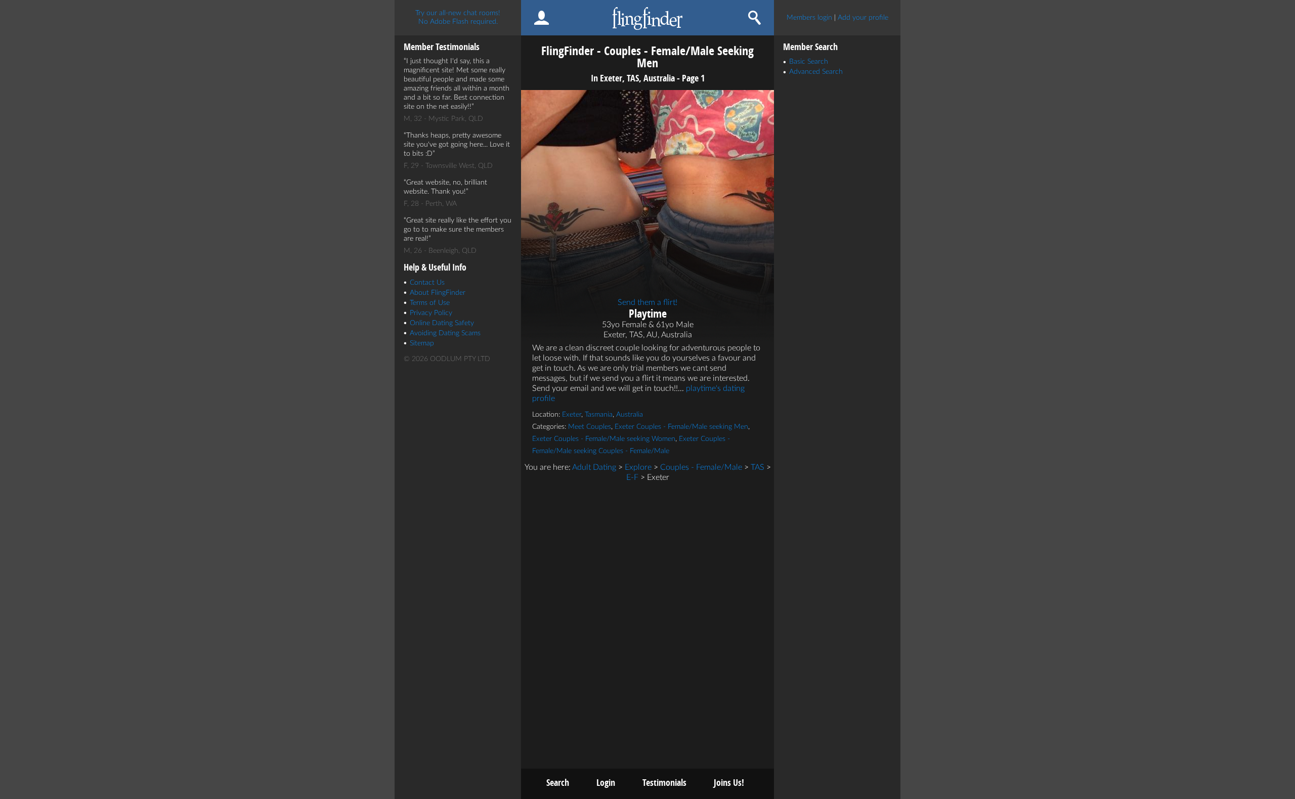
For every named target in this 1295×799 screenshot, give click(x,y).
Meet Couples (589, 426)
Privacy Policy (431, 313)
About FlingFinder (437, 292)
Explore (638, 467)
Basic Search (808, 61)
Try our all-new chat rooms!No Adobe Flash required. (457, 17)
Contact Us (427, 282)
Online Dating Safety (442, 323)
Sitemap (422, 343)
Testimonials (664, 782)
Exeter (571, 414)
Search (557, 782)
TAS (757, 467)
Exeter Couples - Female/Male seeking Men (681, 426)
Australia (629, 414)
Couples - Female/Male (701, 467)
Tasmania (599, 414)
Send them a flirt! (647, 302)
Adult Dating (594, 467)
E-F (632, 477)
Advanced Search (816, 71)
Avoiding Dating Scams (445, 333)
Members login (809, 17)
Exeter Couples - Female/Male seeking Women (603, 438)
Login (605, 782)
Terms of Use (430, 302)
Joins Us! (729, 782)
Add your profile (863, 17)
